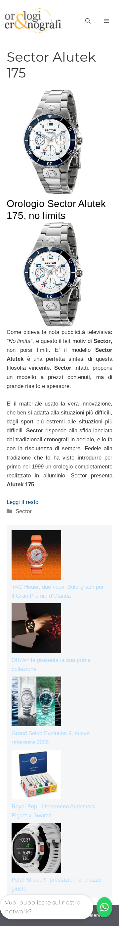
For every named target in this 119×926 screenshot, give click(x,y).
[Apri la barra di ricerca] (88, 21)
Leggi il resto (22, 502)
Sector (24, 511)
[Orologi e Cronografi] (33, 21)
